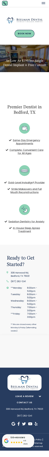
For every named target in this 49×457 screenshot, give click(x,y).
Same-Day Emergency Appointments (26, 142)
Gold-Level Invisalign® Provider (26, 182)
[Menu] (43, 3)
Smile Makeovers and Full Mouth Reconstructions (26, 190)
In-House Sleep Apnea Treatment (26, 229)
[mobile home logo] (24, 20)
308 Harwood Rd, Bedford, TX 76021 (24, 409)
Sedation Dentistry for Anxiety (26, 221)
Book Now (24, 33)
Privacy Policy (35, 439)
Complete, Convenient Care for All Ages (26, 151)
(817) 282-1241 (24, 415)
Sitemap (38, 443)
